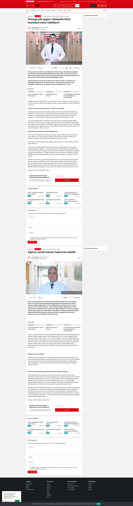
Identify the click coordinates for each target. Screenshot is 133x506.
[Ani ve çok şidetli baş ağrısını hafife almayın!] (36, 94)
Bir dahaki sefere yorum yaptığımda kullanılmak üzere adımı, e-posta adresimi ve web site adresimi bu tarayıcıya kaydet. (53, 238)
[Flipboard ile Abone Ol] (40, 68)
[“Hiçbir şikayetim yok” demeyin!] (54, 94)
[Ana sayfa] (27, 10)
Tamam (98, 503)
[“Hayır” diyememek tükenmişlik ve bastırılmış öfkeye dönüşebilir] (72, 201)
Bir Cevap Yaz (33, 210)
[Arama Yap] (98, 5)
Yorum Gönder (32, 242)
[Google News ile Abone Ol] (32, 68)
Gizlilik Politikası (7, 501)
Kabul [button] (17, 501)
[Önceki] (35, 1)
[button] (102, 5)
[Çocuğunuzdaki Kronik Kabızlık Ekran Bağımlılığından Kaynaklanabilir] (72, 94)
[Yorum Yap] (63, 68)
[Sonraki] (37, 1)
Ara (77, 5)
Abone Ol (93, 5)
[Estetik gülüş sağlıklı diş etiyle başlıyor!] (36, 201)
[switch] (105, 10)
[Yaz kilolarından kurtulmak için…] (54, 201)
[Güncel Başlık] (36, 5)
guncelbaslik (35, 27)
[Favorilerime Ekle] (60, 68)
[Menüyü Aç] (27, 5)
